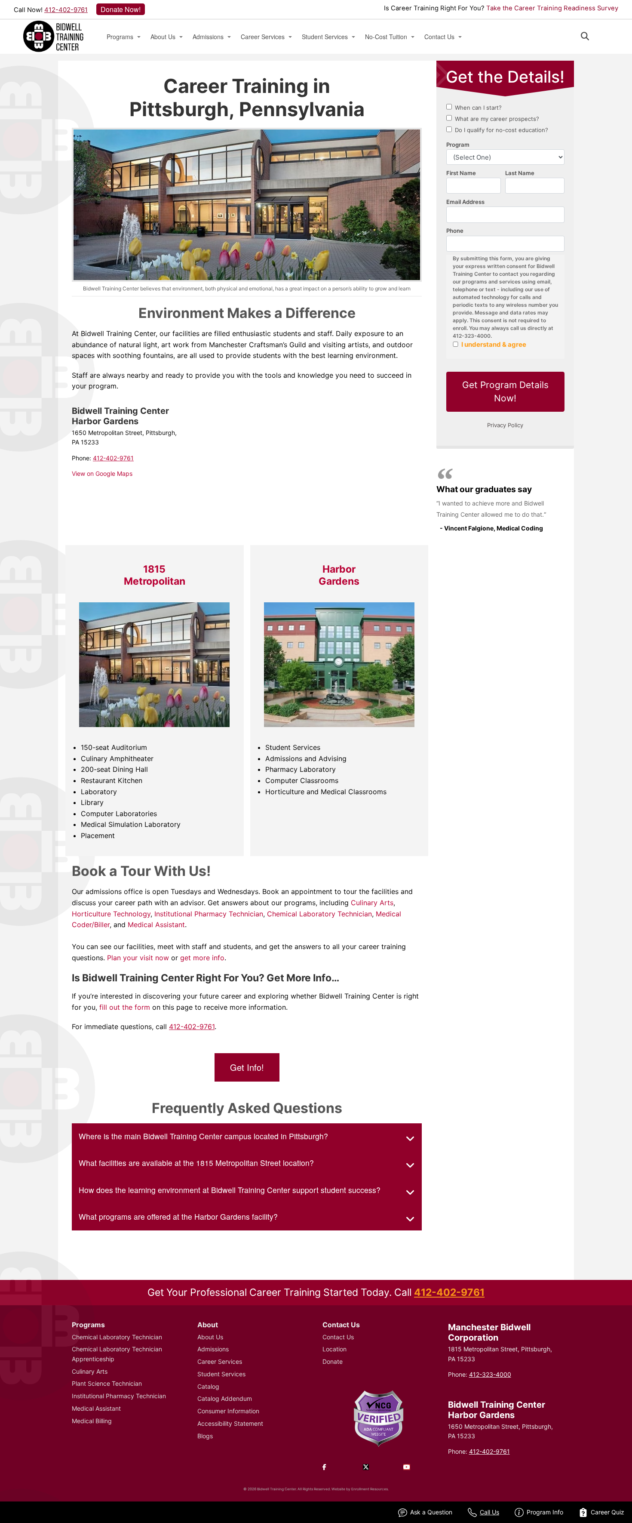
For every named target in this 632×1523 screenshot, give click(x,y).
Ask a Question (431, 1512)
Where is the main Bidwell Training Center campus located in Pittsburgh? (203, 1136)
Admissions (208, 37)
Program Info (545, 1512)
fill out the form (124, 1007)
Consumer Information (228, 1411)
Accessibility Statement (230, 1423)
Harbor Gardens (339, 575)
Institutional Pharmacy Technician (207, 913)
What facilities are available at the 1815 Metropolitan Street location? (196, 1162)
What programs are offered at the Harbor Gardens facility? (178, 1216)
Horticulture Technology (111, 913)
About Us (162, 37)
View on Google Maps (102, 473)
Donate (332, 1361)
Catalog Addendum (224, 1398)
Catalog (208, 1386)
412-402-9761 (66, 10)
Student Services (325, 37)
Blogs (205, 1436)
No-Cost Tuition (386, 37)
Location (334, 1349)
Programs (120, 37)
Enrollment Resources (369, 1489)
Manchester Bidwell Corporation (489, 1332)
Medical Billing (92, 1420)
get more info (202, 957)
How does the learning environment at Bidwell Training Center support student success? (229, 1189)
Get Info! (247, 1067)
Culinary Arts (372, 902)
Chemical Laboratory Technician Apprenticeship (117, 1353)
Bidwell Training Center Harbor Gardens (496, 1410)
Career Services (263, 37)
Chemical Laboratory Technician (319, 913)
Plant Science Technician (107, 1383)
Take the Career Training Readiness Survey (552, 8)
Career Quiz (607, 1512)
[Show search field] (592, 36)
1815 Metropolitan (154, 575)
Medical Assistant (155, 924)
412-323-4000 (490, 1374)
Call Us (489, 1512)
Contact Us (439, 37)
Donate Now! (121, 9)
